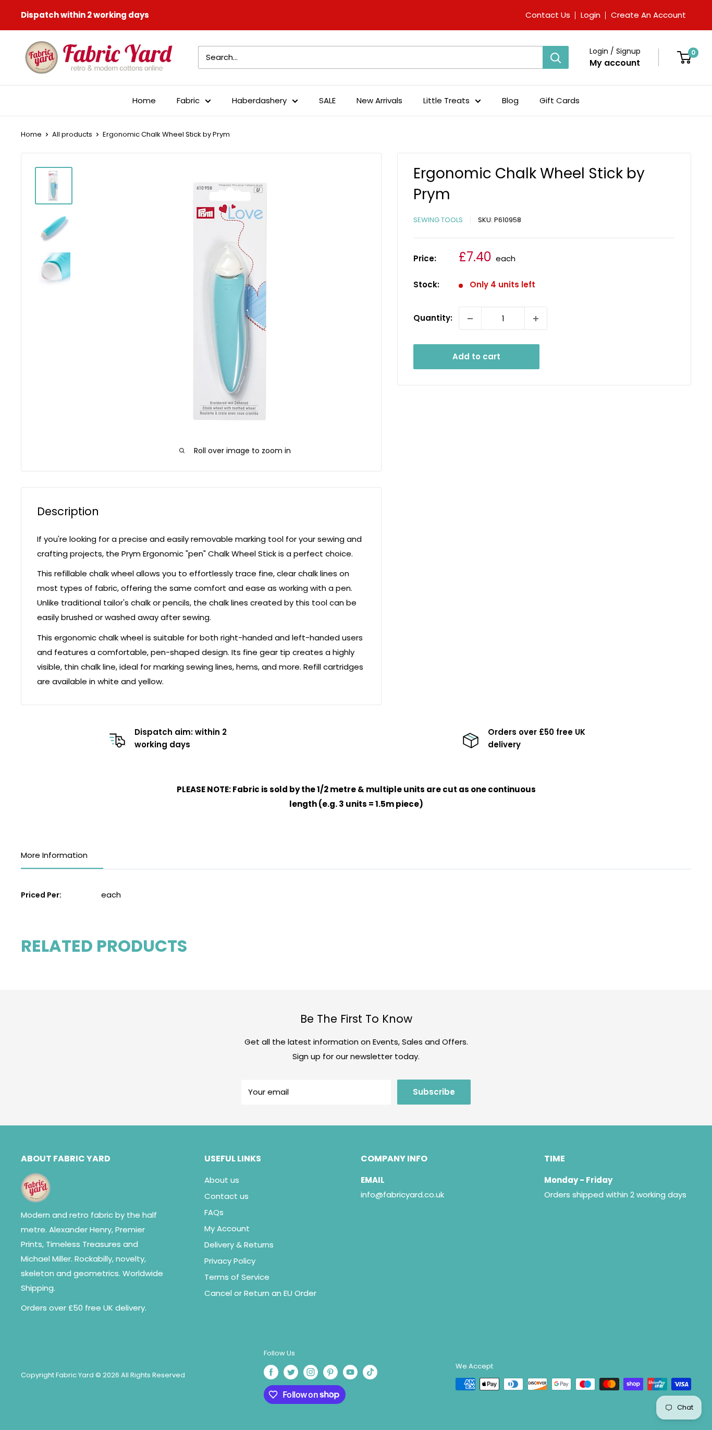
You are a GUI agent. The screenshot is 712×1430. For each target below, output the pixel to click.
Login (590, 15)
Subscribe (434, 1091)
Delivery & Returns (239, 1244)
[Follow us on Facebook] (271, 1372)
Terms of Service (236, 1276)
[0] (684, 57)
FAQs (214, 1212)
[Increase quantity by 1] (536, 319)
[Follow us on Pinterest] (330, 1372)
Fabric (188, 100)
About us (221, 1179)
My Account (227, 1228)
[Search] (556, 57)
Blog (510, 100)
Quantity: (432, 318)
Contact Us (547, 15)
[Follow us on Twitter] (291, 1372)
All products (72, 134)
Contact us (226, 1196)
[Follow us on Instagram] (310, 1372)
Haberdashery (259, 100)
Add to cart (476, 357)
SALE (327, 100)
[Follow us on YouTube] (350, 1372)
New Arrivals (379, 100)
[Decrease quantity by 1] (470, 319)
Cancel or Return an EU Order (260, 1293)
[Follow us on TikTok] (370, 1372)
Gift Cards (559, 100)
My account (615, 63)
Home (144, 100)
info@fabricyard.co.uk (402, 1194)
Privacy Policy (229, 1260)
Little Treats (446, 100)
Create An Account (648, 15)
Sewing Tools (438, 220)
